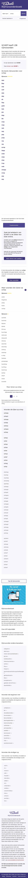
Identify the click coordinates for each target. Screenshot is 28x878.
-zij (5, 783)
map (3, 122)
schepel (6, 492)
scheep (6, 413)
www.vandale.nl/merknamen (16, 860)
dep (3, 96)
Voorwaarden (22, 876)
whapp (4, 169)
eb (2, 99)
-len (5, 801)
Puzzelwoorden (14, 225)
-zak (5, 773)
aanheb (4, 317)
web (3, 166)
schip (5, 466)
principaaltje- (8, 728)
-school (6, 796)
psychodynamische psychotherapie (14, 671)
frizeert (6, 669)
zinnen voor (12, 66)
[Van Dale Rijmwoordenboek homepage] (9, 3)
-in (4, 768)
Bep (3, 83)
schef (5, 457)
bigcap (3, 323)
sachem (6, 538)
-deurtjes (6, 778)
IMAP (3, 375)
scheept (6, 489)
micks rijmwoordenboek (10, 654)
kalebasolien (7, 659)
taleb (3, 305)
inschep (6, 475)
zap (3, 179)
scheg (6, 463)
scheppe (6, 504)
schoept (6, 524)
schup (6, 454)
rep (3, 144)
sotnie (5, 664)
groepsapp (5, 361)
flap (3, 102)
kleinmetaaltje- (8, 723)
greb (3, 106)
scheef (6, 553)
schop (6, 444)
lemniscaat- (7, 733)
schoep (6, 419)
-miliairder (7, 785)
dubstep (4, 352)
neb (3, 128)
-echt (5, 765)
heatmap (4, 370)
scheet (6, 567)
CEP (3, 90)
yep (3, 176)
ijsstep (3, 373)
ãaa (5, 678)
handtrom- (7, 738)
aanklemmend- (8, 743)
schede (6, 550)
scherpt (6, 512)
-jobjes (6, 780)
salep (3, 302)
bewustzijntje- (8, 718)
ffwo (5, 666)
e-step (3, 355)
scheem (6, 558)
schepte (6, 507)
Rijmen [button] (24, 13)
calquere (6, 648)
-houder (6, 775)
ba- (5, 710)
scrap (3, 147)
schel (5, 450)
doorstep (4, 346)
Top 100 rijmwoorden (14, 581)
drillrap (4, 349)
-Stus (5, 793)
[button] (25, 290)
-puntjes (6, 798)
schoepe (6, 521)
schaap (6, 544)
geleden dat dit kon (9, 683)
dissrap (4, 341)
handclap (4, 364)
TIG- (5, 740)
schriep (6, 533)
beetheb (4, 320)
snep (3, 157)
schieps (6, 515)
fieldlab (4, 358)
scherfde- (6, 735)
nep (3, 131)
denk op (6, 651)
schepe (6, 429)
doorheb (4, 344)
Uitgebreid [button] (23, 18)
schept (6, 416)
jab (3, 112)
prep (3, 137)
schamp (6, 547)
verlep (3, 308)
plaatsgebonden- (9, 720)
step (3, 160)
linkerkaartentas (8, 661)
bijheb (3, 326)
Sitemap (8, 876)
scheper (6, 498)
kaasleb (4, 381)
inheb (3, 378)
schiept (6, 518)
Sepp (3, 150)
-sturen (6, 770)
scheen (6, 561)
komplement (7, 680)
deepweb (4, 338)
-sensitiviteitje (8, 790)
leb (3, 118)
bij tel (5, 656)
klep (3, 115)
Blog (3, 876)
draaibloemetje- (8, 713)
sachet (6, 541)
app (3, 80)
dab (3, 93)
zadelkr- (6, 730)
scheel (5, 556)
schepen (6, 495)
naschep (6, 478)
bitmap (4, 329)
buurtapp (4, 332)
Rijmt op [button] (5, 13)
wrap (3, 173)
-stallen (6, 788)
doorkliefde (7, 685)
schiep (6, 432)
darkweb (4, 335)
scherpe (6, 510)
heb (3, 109)
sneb (3, 153)
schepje (6, 501)
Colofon (14, 876)
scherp (6, 426)
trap (3, 163)
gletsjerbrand (8, 675)
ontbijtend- (7, 708)
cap (3, 86)
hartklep (4, 367)
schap (6, 438)
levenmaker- (7, 715)
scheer (6, 564)
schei (5, 441)
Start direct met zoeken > (14, 258)
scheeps (6, 486)
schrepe (6, 530)
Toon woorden (14, 280)
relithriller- (7, 725)
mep (3, 125)
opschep (6, 483)
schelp (6, 422)
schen (6, 460)
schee (6, 447)
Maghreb (4, 300)
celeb (3, 297)
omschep (6, 480)
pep (3, 134)
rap (3, 141)
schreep (6, 527)
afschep (6, 472)
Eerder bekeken (7, 18)
